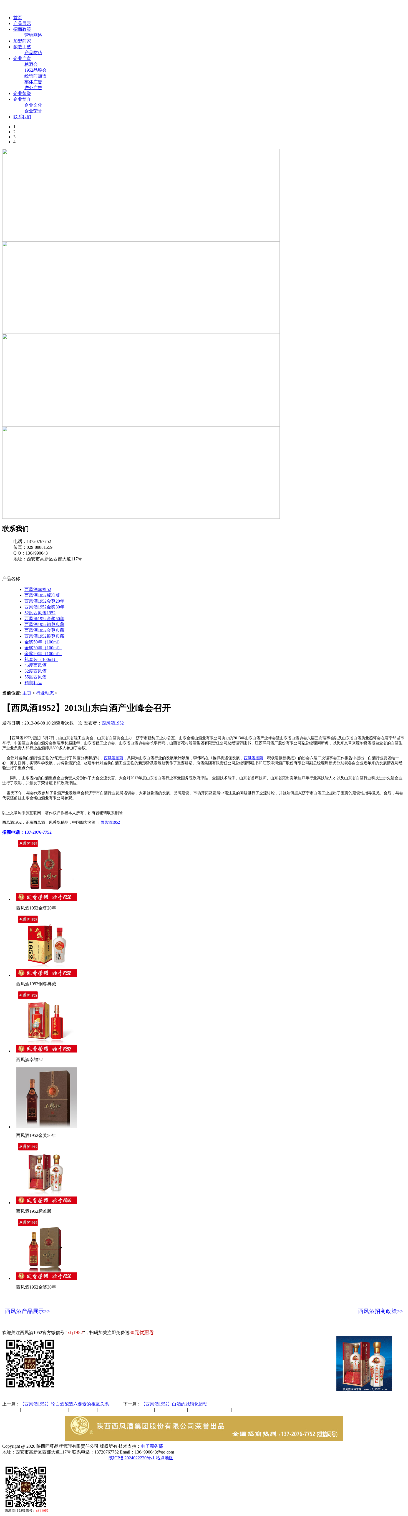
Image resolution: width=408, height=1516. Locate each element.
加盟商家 (22, 41)
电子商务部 (152, 1446)
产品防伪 (33, 52)
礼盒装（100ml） (41, 659)
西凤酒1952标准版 (42, 595)
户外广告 (33, 87)
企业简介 (22, 99)
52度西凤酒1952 (40, 612)
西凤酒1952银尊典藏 (44, 636)
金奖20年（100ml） (43, 653)
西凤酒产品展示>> (27, 1311)
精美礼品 (33, 682)
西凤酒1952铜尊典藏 (44, 624)
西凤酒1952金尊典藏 (44, 630)
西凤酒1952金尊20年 (44, 601)
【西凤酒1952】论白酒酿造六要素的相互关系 (64, 1404)
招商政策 (22, 29)
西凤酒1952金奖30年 (44, 607)
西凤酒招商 (113, 758)
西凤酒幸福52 (37, 589)
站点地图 (164, 1457)
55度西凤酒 (35, 677)
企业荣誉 (22, 93)
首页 (17, 17)
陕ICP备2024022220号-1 (132, 1457)
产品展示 (22, 23)
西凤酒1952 (113, 723)
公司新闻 (11, 1409)
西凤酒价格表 (264, 8)
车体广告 (33, 81)
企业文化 (33, 105)
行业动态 (45, 693)
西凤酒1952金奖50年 (44, 618)
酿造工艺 (22, 46)
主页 (26, 693)
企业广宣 (22, 58)
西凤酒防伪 (171, 1409)
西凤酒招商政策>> (380, 1311)
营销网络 (33, 35)
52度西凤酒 (35, 671)
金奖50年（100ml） (43, 642)
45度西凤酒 (35, 665)
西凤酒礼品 (81, 1409)
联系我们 (22, 116)
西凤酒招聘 (220, 1409)
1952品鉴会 (35, 70)
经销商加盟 (35, 76)
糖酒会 (31, 64)
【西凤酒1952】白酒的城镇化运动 (174, 1404)
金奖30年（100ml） (43, 647)
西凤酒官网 (233, 8)
